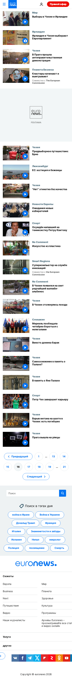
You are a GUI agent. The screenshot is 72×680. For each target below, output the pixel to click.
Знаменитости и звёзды (45, 531)
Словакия (38, 319)
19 (49, 466)
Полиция (13, 547)
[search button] (62, 493)
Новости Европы (42, 204)
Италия (16, 531)
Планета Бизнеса (43, 69)
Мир (35, 12)
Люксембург (40, 166)
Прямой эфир (58, 4)
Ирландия (38, 31)
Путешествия (11, 605)
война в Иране (21, 514)
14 (64, 456)
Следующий (34, 476)
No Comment (40, 242)
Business (8, 591)
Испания (16, 539)
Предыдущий (19, 456)
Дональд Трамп (25, 522)
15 (7, 466)
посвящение (36, 547)
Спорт (36, 223)
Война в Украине (50, 514)
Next (5, 598)
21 (64, 466)
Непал (35, 539)
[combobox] (36, 493)
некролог (55, 539)
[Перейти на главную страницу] (12, 4)
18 (39, 466)
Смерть (59, 547)
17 (28, 466)
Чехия (36, 50)
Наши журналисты (14, 620)
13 (53, 456)
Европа (7, 583)
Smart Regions (41, 261)
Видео (6, 612)
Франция (50, 522)
